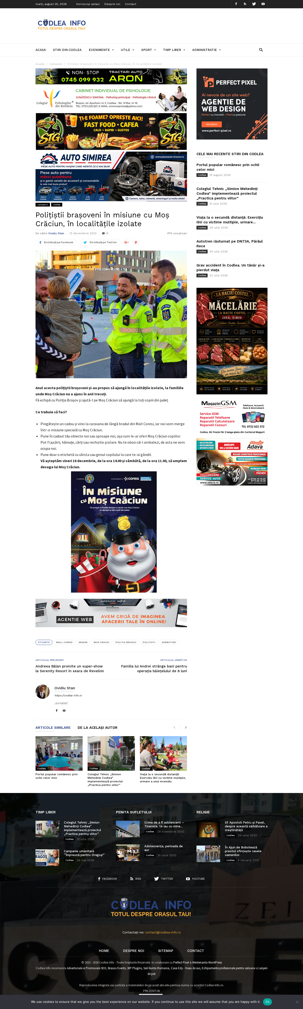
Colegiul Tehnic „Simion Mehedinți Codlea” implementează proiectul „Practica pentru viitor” (105, 780)
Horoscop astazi (88, 4)
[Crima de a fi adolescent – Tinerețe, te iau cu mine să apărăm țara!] (128, 829)
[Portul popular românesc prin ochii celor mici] (59, 753)
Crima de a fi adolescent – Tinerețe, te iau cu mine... (164, 824)
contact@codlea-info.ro (163, 932)
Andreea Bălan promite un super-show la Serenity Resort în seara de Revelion (70, 668)
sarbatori (169, 642)
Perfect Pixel (181, 962)
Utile (125, 50)
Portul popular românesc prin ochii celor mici (57, 776)
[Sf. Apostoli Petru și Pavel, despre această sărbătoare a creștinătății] (208, 829)
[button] (260, 49)
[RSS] (245, 4)
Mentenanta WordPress (207, 962)
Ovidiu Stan (56, 233)
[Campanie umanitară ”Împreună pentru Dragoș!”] (47, 857)
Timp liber (172, 50)
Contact (130, 4)
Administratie (204, 50)
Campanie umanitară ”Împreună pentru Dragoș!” (84, 853)
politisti (149, 642)
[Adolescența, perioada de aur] (128, 852)
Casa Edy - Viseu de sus (185, 968)
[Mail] (64, 711)
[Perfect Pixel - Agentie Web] (231, 138)
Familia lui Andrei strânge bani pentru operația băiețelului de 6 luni (154, 668)
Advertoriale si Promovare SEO (86, 968)
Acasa (41, 50)
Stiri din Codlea (67, 50)
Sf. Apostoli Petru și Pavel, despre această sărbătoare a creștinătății (246, 826)
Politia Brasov (126, 642)
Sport (146, 50)
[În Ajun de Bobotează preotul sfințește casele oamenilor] (208, 854)
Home (104, 951)
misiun (83, 642)
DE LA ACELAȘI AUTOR (97, 728)
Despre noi (112, 4)
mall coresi (64, 642)
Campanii (42, 204)
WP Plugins (134, 968)
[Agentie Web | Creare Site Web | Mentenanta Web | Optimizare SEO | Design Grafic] (111, 630)
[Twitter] (254, 4)
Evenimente (99, 50)
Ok (267, 1002)
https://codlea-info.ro (68, 695)
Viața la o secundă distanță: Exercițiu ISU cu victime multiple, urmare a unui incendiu (163, 778)
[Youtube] (262, 4)
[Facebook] (236, 4)
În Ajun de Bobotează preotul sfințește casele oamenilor (243, 851)
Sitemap (165, 951)
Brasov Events (117, 968)
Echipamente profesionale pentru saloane (228, 968)
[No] (297, 1002)
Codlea (56, 204)
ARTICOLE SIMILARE (53, 728)
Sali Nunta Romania (156, 968)
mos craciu (101, 642)
